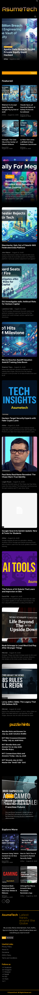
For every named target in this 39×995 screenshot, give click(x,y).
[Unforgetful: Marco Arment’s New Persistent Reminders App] (28, 874)
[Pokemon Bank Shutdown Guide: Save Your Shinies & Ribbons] (10, 874)
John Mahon (6, 252)
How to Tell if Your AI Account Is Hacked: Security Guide (28, 856)
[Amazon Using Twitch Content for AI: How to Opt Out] (10, 842)
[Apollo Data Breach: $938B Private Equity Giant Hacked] (19, 39)
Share (6, 979)
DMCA (3, 937)
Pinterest (7, 972)
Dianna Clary (24, 115)
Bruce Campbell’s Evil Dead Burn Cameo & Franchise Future (17, 803)
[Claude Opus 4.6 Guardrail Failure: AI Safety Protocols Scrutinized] (28, 93)
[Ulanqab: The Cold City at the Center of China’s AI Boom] (10, 128)
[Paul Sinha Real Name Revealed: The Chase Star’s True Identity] (19, 454)
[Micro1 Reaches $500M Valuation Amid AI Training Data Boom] (19, 339)
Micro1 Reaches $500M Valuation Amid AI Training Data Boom (17, 361)
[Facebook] (3, 967)
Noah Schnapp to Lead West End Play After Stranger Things (19, 646)
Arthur (6, 59)
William (23, 147)
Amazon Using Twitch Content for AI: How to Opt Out (10, 856)
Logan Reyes (6, 482)
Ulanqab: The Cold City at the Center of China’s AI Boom (10, 142)
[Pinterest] (3, 972)
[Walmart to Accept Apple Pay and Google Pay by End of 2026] (10, 93)
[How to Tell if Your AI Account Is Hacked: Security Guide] (28, 842)
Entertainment (6, 470)
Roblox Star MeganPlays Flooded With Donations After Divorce (19, 184)
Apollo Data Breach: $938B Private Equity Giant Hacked (19, 52)
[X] (3, 981)
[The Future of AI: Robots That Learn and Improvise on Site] (19, 568)
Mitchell (4, 653)
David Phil (5, 147)
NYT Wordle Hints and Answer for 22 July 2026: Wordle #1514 (12, 747)
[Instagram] (3, 970)
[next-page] (7, 901)
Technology (8, 47)
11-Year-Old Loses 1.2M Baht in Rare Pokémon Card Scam (28, 142)
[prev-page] (3, 901)
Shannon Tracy (7, 367)
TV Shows (4, 641)
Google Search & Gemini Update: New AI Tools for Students (19, 532)
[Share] (3, 979)
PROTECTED (10, 937)
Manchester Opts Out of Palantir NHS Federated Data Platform (19, 246)
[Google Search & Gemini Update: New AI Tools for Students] (19, 510)
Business (4, 241)
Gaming (23, 135)
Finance (4, 100)
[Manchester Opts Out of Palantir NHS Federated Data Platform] (19, 224)
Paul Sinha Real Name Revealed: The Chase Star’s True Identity (19, 475)
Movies (9, 796)
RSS (5, 976)
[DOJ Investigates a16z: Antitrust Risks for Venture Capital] (19, 281)
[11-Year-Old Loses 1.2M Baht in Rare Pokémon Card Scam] (28, 128)
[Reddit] (3, 974)
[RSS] (3, 977)
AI (21, 100)
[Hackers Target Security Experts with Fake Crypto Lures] (19, 397)
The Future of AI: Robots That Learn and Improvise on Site (18, 590)
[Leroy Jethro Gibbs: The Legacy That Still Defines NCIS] (19, 681)
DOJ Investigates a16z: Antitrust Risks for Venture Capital (19, 302)
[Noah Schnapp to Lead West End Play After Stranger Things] (19, 625)
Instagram (7, 970)
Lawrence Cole (7, 309)
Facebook (7, 967)
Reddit (6, 974)
